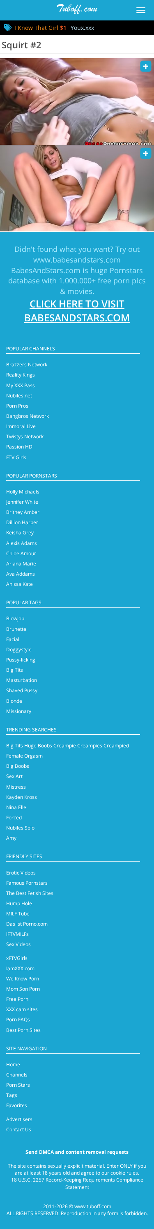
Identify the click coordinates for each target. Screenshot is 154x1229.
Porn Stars (18, 1084)
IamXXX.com (20, 968)
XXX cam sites (22, 1009)
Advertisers (19, 1119)
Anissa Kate (19, 584)
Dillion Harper (22, 522)
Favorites (16, 1105)
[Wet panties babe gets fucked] (77, 188)
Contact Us (18, 1129)
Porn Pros (17, 405)
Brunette (16, 629)
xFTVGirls (17, 958)
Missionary (18, 711)
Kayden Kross (21, 797)
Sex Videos (18, 944)
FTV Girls (16, 457)
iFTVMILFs (17, 934)
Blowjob (15, 618)
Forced (14, 817)
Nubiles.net (19, 395)
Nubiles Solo (20, 827)
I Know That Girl (40, 27)
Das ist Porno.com (27, 923)
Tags (11, 1095)
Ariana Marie (21, 563)
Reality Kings (20, 374)
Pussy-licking (20, 659)
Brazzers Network (26, 364)
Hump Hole (19, 903)
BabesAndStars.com (45, 270)
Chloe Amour (21, 553)
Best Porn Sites (23, 1030)
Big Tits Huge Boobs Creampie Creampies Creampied (67, 745)
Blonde (14, 700)
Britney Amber (22, 512)
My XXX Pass (20, 385)
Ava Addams (20, 573)
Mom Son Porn (23, 988)
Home (13, 1064)
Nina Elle (16, 807)
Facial (12, 639)
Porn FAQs (18, 1019)
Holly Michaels (22, 491)
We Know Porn (22, 978)
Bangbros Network (27, 416)
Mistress (16, 786)
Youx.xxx (82, 27)
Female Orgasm (24, 755)
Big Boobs (17, 766)
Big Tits (14, 669)
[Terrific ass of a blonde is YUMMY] (77, 101)
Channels (17, 1074)
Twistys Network (25, 436)
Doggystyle (19, 649)
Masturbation (21, 680)
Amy (11, 837)
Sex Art (14, 776)
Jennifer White (22, 501)
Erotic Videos (21, 872)
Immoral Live (21, 426)
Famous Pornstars (27, 882)
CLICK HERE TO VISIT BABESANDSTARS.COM (77, 310)
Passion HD (19, 446)
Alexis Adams (21, 543)
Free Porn (17, 999)
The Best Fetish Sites (29, 893)
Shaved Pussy (21, 690)
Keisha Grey (20, 532)
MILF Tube (18, 913)
